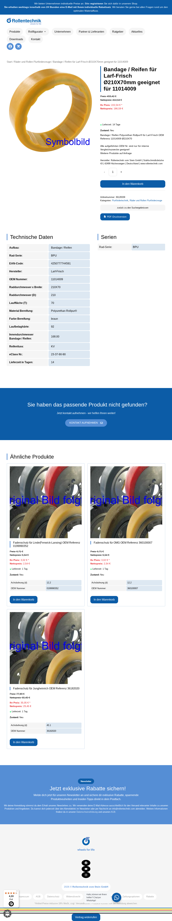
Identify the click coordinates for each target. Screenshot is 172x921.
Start (9, 61)
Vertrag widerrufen (86, 917)
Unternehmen (62, 31)
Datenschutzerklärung (87, 812)
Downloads (16, 39)
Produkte (14, 31)
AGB (113, 812)
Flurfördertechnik (120, 200)
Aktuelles (136, 31)
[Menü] (17, 892)
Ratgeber (117, 31)
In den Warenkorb (132, 183)
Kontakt (35, 39)
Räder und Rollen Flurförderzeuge (32, 61)
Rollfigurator (35, 31)
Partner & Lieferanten (91, 31)
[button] (7, 913)
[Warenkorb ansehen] (18, 46)
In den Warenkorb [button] (23, 599)
